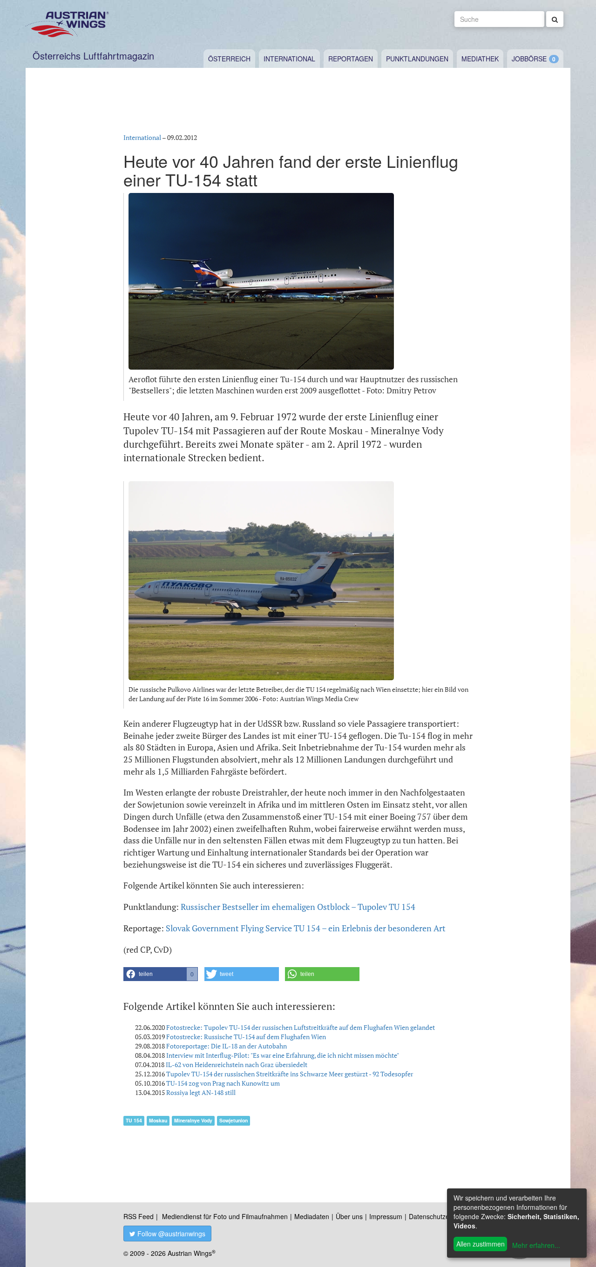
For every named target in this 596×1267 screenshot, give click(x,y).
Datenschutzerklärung (441, 1216)
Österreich (229, 58)
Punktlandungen (417, 58)
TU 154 (134, 1120)
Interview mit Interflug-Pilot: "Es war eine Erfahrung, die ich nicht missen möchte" (282, 1055)
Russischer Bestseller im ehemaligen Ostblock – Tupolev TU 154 (298, 906)
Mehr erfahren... (536, 1245)
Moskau (158, 1120)
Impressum (385, 1216)
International (289, 58)
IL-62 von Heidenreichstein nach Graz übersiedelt (236, 1064)
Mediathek (480, 58)
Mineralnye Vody (193, 1120)
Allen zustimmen (480, 1243)
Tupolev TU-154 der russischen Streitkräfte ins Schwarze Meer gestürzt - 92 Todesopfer (289, 1073)
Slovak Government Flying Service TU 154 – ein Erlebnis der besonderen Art (306, 928)
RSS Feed (138, 1216)
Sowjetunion (233, 1120)
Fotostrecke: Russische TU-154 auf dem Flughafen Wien (246, 1036)
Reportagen (350, 58)
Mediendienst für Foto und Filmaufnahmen (225, 1216)
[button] (160, 974)
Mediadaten (311, 1216)
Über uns (349, 1216)
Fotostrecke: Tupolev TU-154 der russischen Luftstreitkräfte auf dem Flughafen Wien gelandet (300, 1027)
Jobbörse (529, 58)
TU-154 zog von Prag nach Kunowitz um (223, 1083)
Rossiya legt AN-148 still (201, 1092)
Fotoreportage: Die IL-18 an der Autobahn (226, 1045)
